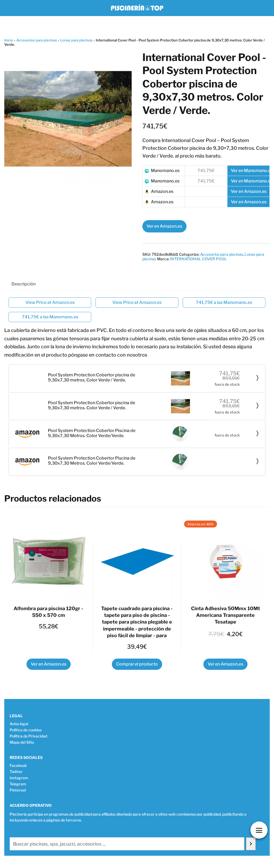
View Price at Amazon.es (50, 302)
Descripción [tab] (24, 283)
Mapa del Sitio (22, 742)
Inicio (8, 40)
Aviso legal (19, 723)
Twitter (16, 771)
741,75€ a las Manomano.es (224, 302)
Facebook (18, 765)
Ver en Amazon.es (164, 226)
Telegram (18, 784)
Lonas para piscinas (76, 40)
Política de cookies (26, 730)
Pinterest (18, 790)
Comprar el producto (137, 664)
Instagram (19, 777)
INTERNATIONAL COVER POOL (198, 259)
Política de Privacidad (28, 736)
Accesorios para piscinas (36, 40)
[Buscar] (251, 844)
